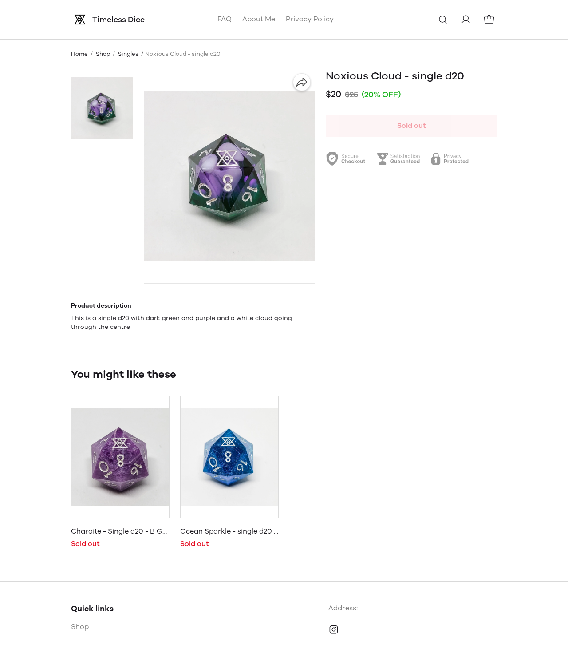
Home (79, 54)
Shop (103, 54)
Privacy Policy (310, 19)
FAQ (224, 19)
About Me (258, 19)
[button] (102, 107)
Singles (128, 54)
